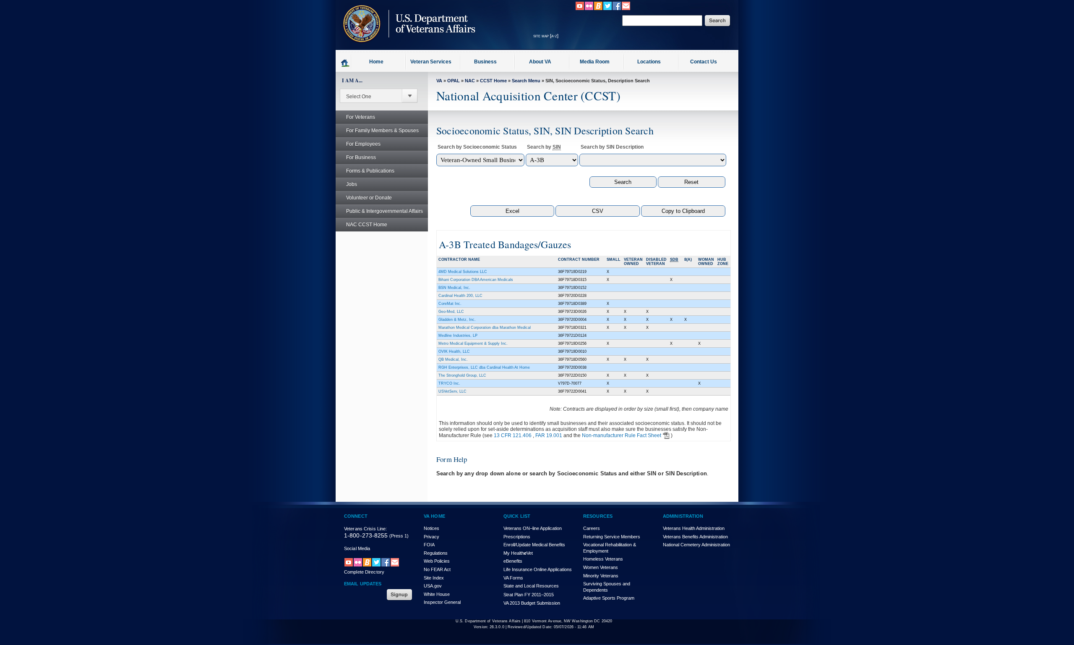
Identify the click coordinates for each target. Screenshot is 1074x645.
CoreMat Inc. (449, 304)
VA (439, 80)
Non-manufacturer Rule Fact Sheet (621, 435)
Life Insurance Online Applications (537, 569)
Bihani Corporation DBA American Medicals (475, 280)
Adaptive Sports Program (608, 597)
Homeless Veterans (603, 558)
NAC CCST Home (366, 225)
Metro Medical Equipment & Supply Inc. (473, 343)
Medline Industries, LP (457, 335)
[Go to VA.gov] (407, 47)
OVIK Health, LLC (454, 351)
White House (437, 594)
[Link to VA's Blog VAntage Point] (598, 9)
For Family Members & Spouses (382, 131)
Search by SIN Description (612, 147)
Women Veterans (600, 567)
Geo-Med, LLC (451, 311)
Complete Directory (364, 571)
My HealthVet (518, 553)
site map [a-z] (545, 35)
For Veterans (360, 117)
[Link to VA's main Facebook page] (616, 9)
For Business (361, 157)
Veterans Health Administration (694, 528)
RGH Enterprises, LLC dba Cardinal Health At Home (484, 367)
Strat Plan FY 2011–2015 (528, 594)
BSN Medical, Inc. (454, 288)
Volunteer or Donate (369, 198)
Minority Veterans (600, 575)
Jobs (351, 184)
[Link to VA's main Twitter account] (607, 9)
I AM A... (352, 80)
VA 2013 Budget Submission (531, 603)
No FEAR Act (437, 569)
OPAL (453, 80)
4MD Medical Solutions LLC (462, 272)
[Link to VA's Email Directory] (626, 9)
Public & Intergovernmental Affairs (384, 211)
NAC (470, 80)
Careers (591, 528)
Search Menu (526, 80)
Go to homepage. (345, 63)
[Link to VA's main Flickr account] (589, 9)
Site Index (434, 577)
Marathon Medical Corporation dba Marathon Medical (484, 327)
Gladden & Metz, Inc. (457, 319)
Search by (544, 147)
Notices (431, 528)
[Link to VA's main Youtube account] (579, 9)
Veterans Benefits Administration (695, 536)
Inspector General (442, 602)
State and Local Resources (531, 585)
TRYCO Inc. (449, 383)
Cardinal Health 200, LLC (460, 296)
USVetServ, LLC (452, 391)
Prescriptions (516, 536)
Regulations (436, 553)
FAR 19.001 (548, 435)
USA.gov (433, 585)
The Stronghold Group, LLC (462, 375)
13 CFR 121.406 (513, 435)
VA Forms (513, 577)
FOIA (429, 544)
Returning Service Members (611, 536)
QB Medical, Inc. (453, 359)
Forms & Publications (370, 171)
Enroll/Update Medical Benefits (534, 544)
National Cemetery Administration (696, 544)
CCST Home (493, 80)
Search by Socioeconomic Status (477, 147)
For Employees (363, 144)
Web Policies (437, 561)
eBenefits (512, 561)
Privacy (431, 536)
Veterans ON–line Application (532, 528)
